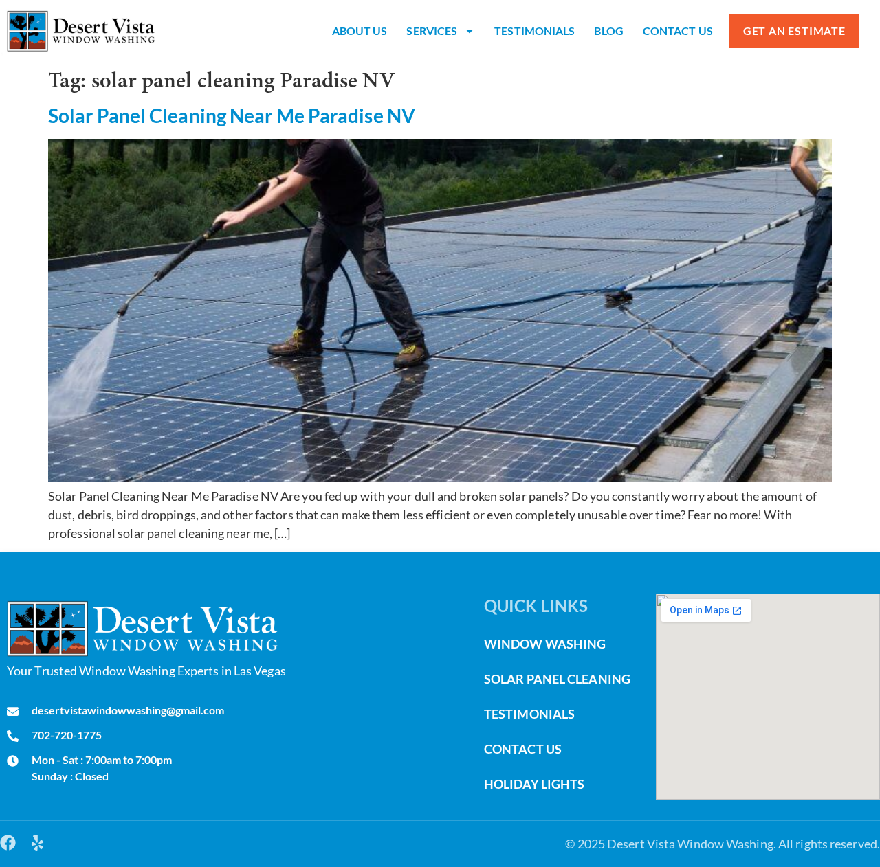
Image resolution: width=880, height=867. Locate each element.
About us (360, 30)
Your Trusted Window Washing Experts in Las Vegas (146, 670)
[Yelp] (37, 843)
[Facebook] (8, 843)
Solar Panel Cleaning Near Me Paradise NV (231, 115)
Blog (608, 30)
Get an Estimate (794, 30)
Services (431, 30)
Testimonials (534, 30)
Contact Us (678, 30)
